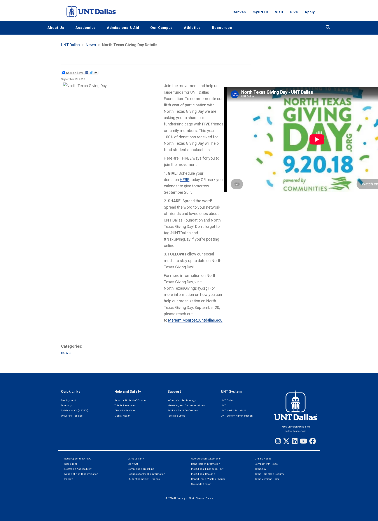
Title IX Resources (125, 405)
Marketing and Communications (186, 405)
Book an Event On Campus (183, 410)
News (91, 44)
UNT (223, 405)
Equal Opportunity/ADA (77, 458)
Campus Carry (136, 458)
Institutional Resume (203, 474)
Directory (66, 405)
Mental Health (122, 415)
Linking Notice (263, 458)
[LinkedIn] (295, 441)
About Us (55, 28)
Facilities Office (176, 415)
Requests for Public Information (146, 474)
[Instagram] (278, 441)
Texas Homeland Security (269, 474)
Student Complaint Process (144, 479)
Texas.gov (260, 469)
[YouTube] (303, 441)
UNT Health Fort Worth (234, 410)
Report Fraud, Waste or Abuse (208, 479)
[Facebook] (312, 441)
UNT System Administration (237, 415)
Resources (222, 28)
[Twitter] (286, 441)
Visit (279, 12)
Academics (85, 28)
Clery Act (133, 464)
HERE (184, 179)
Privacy (68, 479)
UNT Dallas (70, 44)
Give (294, 12)
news (66, 352)
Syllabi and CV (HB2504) (74, 410)
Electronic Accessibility (77, 469)
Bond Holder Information (205, 464)
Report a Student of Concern (130, 400)
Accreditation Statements (205, 458)
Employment (68, 400)
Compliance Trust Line (141, 469)
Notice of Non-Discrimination (81, 474)
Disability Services (124, 410)
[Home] (91, 11)
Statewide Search (201, 484)
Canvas (239, 12)
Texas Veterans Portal (267, 479)
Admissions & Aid (123, 28)
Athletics (192, 28)
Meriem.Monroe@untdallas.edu (195, 320)
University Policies (71, 415)
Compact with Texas (266, 464)
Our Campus (161, 28)
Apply (310, 12)
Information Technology (182, 400)
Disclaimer (70, 464)
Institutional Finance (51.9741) (208, 469)
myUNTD (260, 12)
